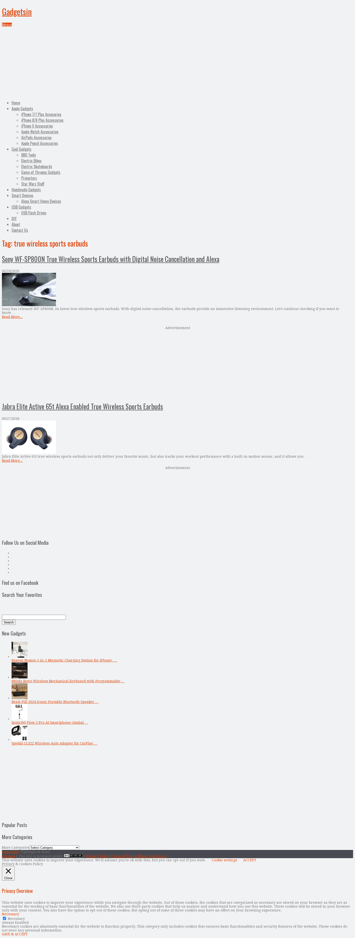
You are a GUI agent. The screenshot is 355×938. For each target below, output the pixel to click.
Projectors (29, 178)
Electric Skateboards (36, 166)
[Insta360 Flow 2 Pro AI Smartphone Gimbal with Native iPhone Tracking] (20, 719)
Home (16, 103)
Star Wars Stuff (32, 184)
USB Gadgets (21, 207)
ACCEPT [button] (249, 860)
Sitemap (8, 856)
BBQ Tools (28, 155)
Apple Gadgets (22, 108)
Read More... (12, 317)
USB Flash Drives (33, 213)
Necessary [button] (10, 914)
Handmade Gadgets (26, 190)
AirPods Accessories (36, 137)
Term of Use (122, 856)
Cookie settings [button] (224, 860)
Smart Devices (22, 195)
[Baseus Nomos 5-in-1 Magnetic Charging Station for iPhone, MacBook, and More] (20, 656)
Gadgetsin (17, 11)
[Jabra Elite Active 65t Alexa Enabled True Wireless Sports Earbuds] (177, 438)
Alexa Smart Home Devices (41, 201)
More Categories (15, 847)
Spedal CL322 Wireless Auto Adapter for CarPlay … (54, 743)
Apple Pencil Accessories (39, 143)
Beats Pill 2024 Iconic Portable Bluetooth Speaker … (55, 702)
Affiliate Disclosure (151, 856)
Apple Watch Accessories (39, 132)
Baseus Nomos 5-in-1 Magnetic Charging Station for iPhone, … (64, 660)
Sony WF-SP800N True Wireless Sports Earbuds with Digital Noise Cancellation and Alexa (110, 259)
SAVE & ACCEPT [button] (15, 934)
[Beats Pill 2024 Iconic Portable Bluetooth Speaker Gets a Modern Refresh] (20, 698)
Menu (7, 25)
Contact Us (20, 230)
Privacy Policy (98, 856)
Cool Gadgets (21, 149)
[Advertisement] (177, 63)
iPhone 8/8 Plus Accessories (42, 120)
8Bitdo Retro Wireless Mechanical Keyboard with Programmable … (68, 681)
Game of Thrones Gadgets (40, 172)
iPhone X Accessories (37, 126)
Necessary (16, 919)
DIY (14, 218)
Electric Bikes (31, 161)
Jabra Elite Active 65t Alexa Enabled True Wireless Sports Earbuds (82, 406)
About (16, 224)
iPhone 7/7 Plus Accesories (41, 114)
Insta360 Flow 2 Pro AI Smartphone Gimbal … (50, 722)
